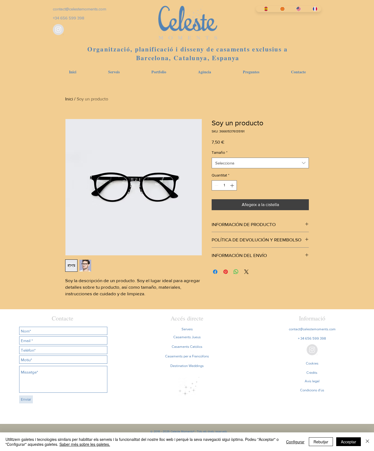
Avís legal (312, 381)
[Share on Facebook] (215, 271)
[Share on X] (246, 271)
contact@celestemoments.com (79, 9)
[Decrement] (215, 185)
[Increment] (232, 185)
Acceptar (348, 441)
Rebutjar (320, 441)
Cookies (312, 363)
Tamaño (220, 152)
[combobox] (260, 163)
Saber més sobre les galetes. (84, 444)
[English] (297, 9)
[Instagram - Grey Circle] (58, 29)
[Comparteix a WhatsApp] (236, 271)
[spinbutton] (224, 185)
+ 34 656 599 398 (312, 338)
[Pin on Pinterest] (225, 271)
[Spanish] (264, 9)
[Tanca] (367, 442)
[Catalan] (280, 9)
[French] (313, 9)
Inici (69, 99)
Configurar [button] (295, 441)
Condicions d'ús (312, 390)
